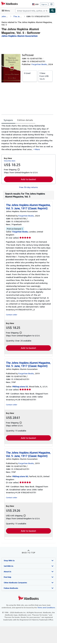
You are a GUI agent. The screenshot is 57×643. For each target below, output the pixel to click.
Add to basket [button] (28, 179)
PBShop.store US (20, 386)
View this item (9, 161)
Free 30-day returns (28, 187)
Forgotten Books (20, 231)
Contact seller (11, 315)
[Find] (52, 10)
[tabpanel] (27, 137)
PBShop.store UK (20, 476)
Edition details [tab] (25, 120)
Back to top (28, 552)
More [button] (37, 149)
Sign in (44, 4)
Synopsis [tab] (8, 120)
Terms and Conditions (46, 607)
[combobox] (32, 10)
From (44, 76)
